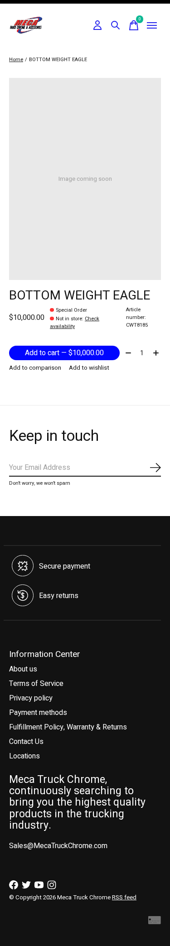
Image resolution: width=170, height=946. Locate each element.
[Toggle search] (116, 25)
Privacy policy (31, 698)
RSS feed (124, 897)
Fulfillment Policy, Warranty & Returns (68, 727)
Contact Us (26, 741)
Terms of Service (36, 683)
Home (16, 59)
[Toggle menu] (152, 25)
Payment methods (38, 712)
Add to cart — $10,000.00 (64, 353)
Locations (24, 756)
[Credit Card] (154, 922)
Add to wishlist (89, 367)
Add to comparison (35, 367)
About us (23, 669)
